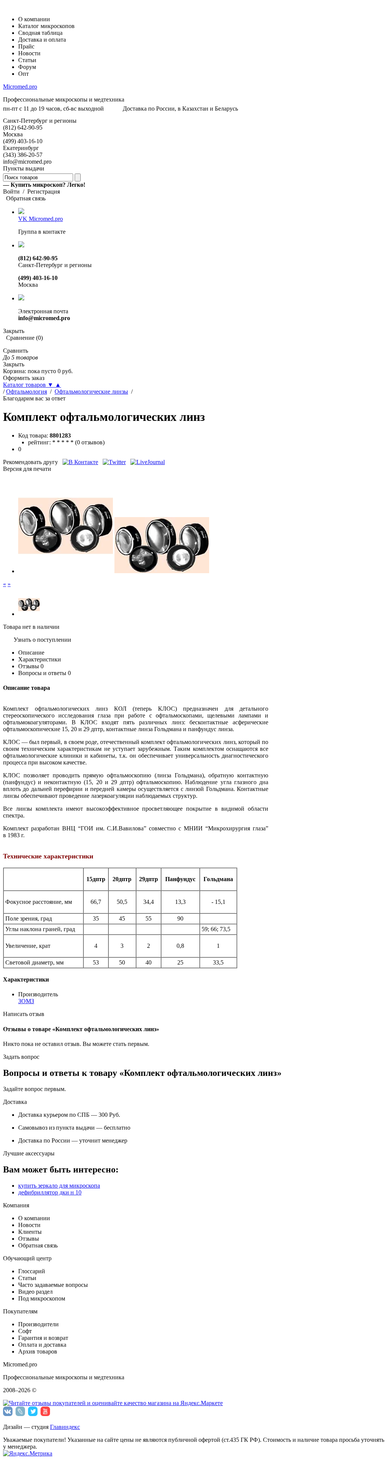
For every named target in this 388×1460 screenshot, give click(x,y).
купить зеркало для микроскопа (59, 1185)
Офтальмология (26, 391)
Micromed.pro (20, 86)
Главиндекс (65, 1427)
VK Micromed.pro (40, 219)
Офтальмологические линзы (91, 391)
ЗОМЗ (26, 1001)
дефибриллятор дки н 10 (49, 1192)
